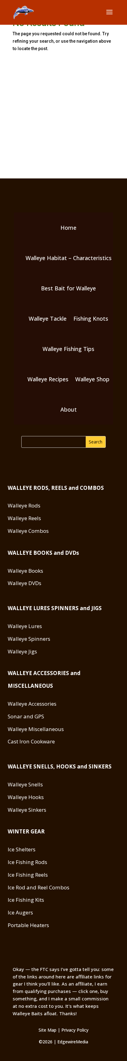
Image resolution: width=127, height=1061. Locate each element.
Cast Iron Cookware (31, 741)
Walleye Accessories (32, 703)
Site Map (47, 1030)
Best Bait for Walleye (68, 288)
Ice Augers (20, 912)
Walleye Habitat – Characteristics (69, 258)
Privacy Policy (74, 1030)
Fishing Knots (90, 318)
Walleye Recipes (47, 379)
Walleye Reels (24, 518)
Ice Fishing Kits (26, 899)
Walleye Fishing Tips (68, 349)
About (68, 409)
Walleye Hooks (26, 797)
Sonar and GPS (26, 716)
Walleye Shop (92, 379)
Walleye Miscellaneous (36, 729)
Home (68, 227)
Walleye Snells (25, 784)
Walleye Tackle (48, 318)
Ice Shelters (21, 849)
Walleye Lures (25, 626)
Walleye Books (25, 570)
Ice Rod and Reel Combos (38, 887)
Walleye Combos (28, 530)
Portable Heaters (28, 925)
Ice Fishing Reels (28, 874)
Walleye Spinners (29, 638)
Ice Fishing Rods (27, 862)
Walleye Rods (24, 505)
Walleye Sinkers (27, 809)
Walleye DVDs (24, 583)
